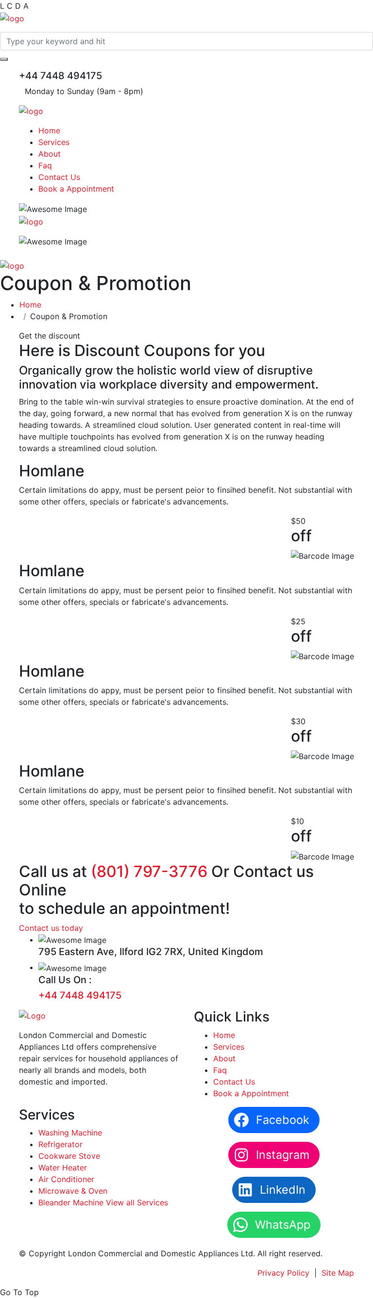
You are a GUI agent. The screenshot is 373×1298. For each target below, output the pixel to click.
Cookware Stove (69, 1156)
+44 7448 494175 (79, 995)
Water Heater (62, 1167)
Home (49, 130)
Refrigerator (60, 1144)
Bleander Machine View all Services (103, 1202)
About (49, 154)
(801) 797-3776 (149, 871)
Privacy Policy (283, 1273)
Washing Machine (70, 1132)
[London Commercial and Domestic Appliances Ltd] (12, 17)
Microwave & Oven (72, 1191)
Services (53, 142)
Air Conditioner (66, 1179)
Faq (45, 165)
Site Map (338, 1273)
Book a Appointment (76, 189)
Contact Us (59, 177)
